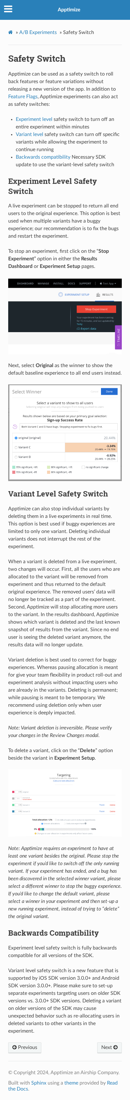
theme (71, 1083)
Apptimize (69, 9)
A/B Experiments (38, 32)
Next (107, 1047)
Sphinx (38, 1083)
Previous (27, 1047)
